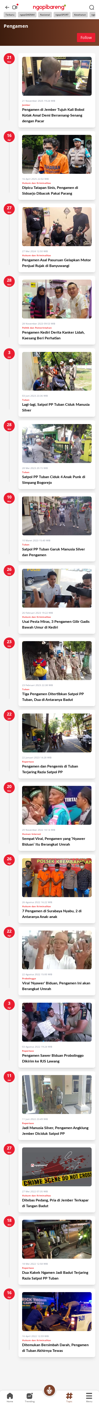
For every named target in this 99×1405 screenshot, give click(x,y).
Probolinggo (29, 978)
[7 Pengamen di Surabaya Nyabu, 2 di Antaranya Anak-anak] (57, 877)
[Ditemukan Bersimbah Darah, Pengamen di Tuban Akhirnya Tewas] (57, 1311)
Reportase (28, 761)
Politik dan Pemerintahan (37, 327)
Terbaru (10, 14)
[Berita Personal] (49, 1390)
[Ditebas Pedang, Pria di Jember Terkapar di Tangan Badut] (57, 1166)
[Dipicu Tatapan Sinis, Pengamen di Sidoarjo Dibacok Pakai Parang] (57, 154)
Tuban (25, 399)
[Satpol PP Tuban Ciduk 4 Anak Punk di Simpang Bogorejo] (57, 443)
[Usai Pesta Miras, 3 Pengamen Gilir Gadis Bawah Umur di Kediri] (57, 588)
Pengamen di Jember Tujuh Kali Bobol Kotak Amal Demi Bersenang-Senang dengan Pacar (53, 115)
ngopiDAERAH (27, 14)
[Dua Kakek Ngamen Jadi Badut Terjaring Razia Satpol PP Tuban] (57, 1239)
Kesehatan (80, 14)
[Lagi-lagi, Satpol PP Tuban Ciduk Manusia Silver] (57, 371)
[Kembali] (7, 7)
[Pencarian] (91, 7)
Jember (26, 104)
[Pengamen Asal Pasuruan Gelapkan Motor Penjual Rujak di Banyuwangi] (57, 226)
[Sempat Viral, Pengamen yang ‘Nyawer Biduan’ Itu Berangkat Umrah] (57, 805)
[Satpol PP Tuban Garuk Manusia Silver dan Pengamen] (57, 515)
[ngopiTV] (14, 7)
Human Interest (31, 834)
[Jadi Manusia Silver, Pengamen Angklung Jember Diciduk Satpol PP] (57, 1094)
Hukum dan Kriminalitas (36, 183)
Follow (86, 37)
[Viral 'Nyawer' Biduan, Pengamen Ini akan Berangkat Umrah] (57, 950)
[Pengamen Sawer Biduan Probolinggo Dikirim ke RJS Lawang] (57, 1022)
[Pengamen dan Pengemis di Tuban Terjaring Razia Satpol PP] (57, 732)
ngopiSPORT (62, 14)
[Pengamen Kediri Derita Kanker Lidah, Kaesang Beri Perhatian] (57, 299)
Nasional (45, 14)
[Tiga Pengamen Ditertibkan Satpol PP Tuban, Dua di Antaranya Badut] (57, 660)
